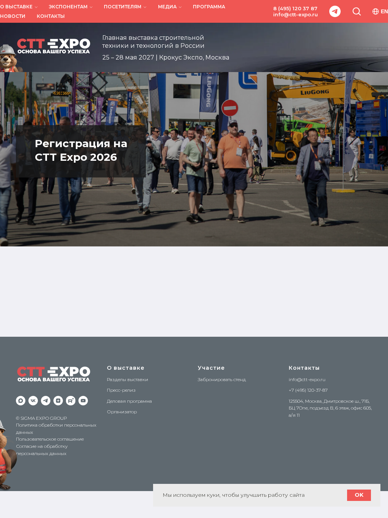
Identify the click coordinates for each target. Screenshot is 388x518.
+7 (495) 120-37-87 (308, 390)
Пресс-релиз (121, 390)
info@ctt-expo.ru (295, 14)
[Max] (20, 400)
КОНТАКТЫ (51, 16)
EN (384, 11)
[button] (356, 11)
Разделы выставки (127, 379)
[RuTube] (70, 400)
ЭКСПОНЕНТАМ (68, 6)
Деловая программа (129, 401)
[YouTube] (83, 400)
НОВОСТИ (12, 16)
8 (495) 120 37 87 (295, 8)
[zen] (58, 400)
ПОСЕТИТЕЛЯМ (122, 6)
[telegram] (335, 11)
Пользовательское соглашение (50, 439)
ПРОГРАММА (209, 6)
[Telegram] (45, 400)
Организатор (122, 411)
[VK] (33, 400)
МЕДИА (167, 6)
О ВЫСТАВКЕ (16, 6)
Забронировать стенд (222, 379)
